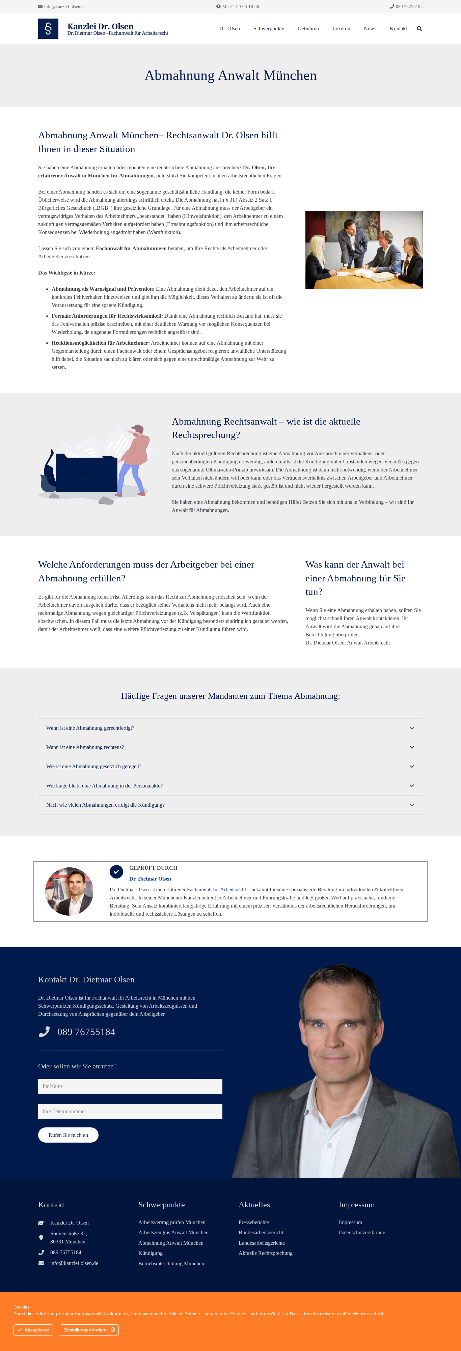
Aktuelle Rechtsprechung (266, 1253)
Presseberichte (254, 1222)
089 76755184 (86, 1031)
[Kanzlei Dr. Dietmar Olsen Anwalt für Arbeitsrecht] (103, 29)
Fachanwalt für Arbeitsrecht (216, 889)
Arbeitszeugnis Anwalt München (173, 1232)
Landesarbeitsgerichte (262, 1243)
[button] (287, 28)
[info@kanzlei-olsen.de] (44, 1263)
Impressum (350, 1222)
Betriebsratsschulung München (171, 1263)
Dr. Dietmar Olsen (150, 879)
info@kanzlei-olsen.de (74, 1263)
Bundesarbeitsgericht (261, 1232)
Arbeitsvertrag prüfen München (172, 1222)
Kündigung (150, 1253)
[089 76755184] (47, 1031)
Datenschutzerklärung (362, 1232)
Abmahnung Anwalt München (171, 1243)
